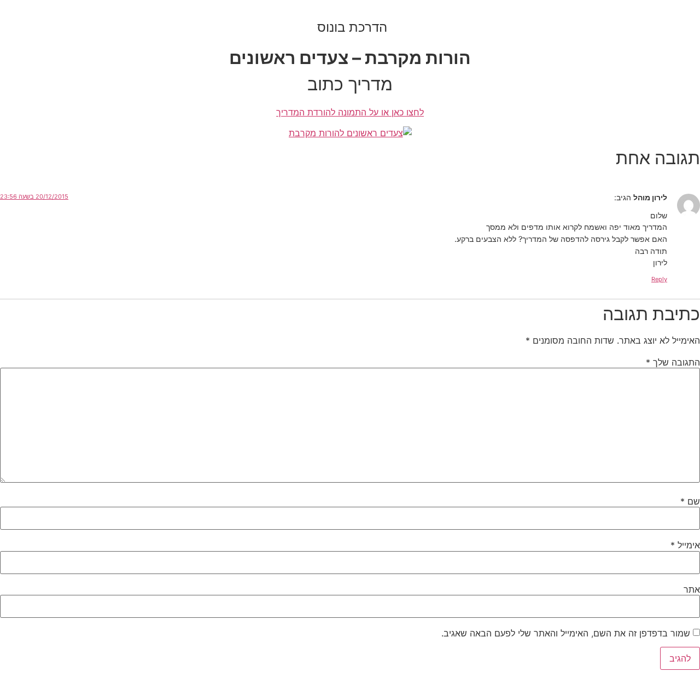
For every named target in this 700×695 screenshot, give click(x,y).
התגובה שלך (673, 362)
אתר (692, 589)
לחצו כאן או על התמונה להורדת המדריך (350, 112)
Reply (659, 279)
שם (690, 501)
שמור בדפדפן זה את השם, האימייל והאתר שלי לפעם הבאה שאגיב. (565, 633)
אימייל (685, 545)
